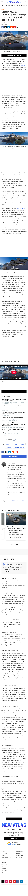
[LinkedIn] (8, 27)
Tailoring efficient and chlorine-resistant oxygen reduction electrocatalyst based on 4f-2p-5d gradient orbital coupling (14, 431)
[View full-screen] (26, 33)
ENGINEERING (9, 5)
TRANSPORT (24, 5)
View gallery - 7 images (14, 55)
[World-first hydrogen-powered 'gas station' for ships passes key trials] (14, 518)
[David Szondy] (3, 464)
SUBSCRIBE (4, 853)
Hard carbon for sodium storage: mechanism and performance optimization (12, 418)
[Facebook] (2, 27)
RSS (2, 873)
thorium (23, 65)
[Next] (24, 527)
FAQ (2, 875)
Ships (15, 444)
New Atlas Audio (19, 447)
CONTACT (4, 870)
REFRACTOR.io (19, 860)
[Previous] (3, 527)
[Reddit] (11, 27)
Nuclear (8, 447)
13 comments (15, 456)
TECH (2, 5)
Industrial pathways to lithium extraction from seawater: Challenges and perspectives (14, 400)
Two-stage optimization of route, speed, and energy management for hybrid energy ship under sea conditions (14, 406)
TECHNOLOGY (19, 855)
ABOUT (3, 855)
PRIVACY (3, 868)
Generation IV (21, 208)
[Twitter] (5, 27)
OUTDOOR (17, 5)
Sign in (5, 564)
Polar (22, 444)
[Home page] (14, 2)
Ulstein (8, 385)
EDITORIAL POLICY (6, 858)
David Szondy (11, 463)
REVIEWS (3, 862)
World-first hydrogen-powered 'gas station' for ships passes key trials (14, 528)
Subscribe (14, 838)
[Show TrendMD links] (25, 439)
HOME (3, 851)
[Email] (17, 27)
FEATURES (4, 860)
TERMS (3, 866)
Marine (3, 9)
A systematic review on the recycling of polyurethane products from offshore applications (13, 413)
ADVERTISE (4, 864)
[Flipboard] (14, 27)
